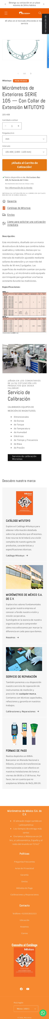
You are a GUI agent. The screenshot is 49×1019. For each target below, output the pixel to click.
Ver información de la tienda (18, 187)
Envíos (11, 214)
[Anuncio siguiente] (44, 4)
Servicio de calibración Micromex (24, 457)
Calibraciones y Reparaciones (20, 711)
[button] (6, 13)
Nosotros (10, 637)
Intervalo (6, 146)
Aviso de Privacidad (24, 868)
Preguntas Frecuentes (24, 861)
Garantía (12, 201)
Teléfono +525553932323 (25, 913)
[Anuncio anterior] (5, 4)
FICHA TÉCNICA (21, 81)
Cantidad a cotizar (10, 120)
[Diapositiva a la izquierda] (18, 73)
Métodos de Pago (24, 888)
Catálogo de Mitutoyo (19, 208)
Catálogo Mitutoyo (15, 555)
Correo (24, 933)
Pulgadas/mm (8, 133)
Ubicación (24, 920)
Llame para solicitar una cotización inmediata (26, 223)
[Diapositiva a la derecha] (31, 73)
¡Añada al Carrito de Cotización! (24, 165)
